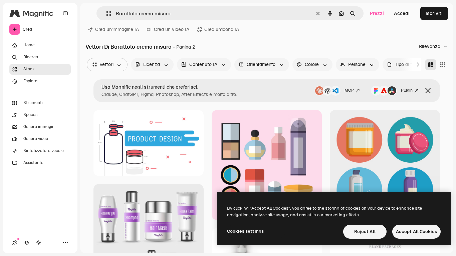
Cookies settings (245, 231)
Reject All (365, 231)
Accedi (402, 13)
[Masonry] (430, 64)
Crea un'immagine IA (117, 29)
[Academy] (26, 242)
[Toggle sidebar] (65, 13)
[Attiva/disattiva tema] (38, 242)
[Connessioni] (14, 242)
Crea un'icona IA (221, 29)
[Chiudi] (428, 91)
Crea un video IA (171, 29)
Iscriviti (434, 13)
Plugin (407, 90)
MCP (349, 90)
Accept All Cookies (416, 231)
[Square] (442, 64)
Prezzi (377, 13)
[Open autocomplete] (106, 13)
